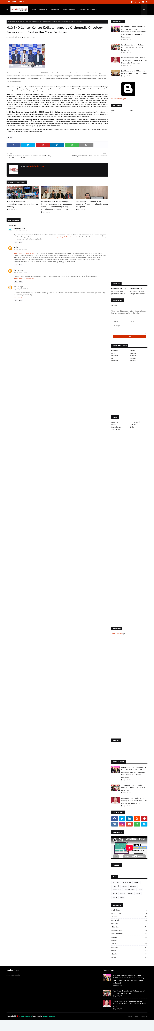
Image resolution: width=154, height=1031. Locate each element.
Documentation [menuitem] (68, 9)
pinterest (133, 353)
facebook (114, 351)
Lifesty (115, 893)
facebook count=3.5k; (118, 289)
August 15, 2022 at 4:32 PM (21, 289)
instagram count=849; (137, 294)
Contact (21, 2)
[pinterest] (143, 2)
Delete (20, 242)
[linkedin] (129, 818)
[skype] (146, 2)
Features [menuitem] (42, 9)
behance (133, 358)
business (136, 882)
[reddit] (137, 818)
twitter (132, 351)
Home (8, 2)
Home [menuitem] (34, 9)
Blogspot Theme (26, 1016)
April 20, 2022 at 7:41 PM (20, 249)
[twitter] (135, 2)
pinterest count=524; (118, 294)
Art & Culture (127, 882)
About (14, 2)
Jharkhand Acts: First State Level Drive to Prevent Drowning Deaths (134, 72)
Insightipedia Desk (14, 37)
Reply (16, 242)
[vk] (114, 824)
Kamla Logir (19, 270)
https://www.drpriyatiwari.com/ (24, 253)
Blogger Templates (49, 1016)
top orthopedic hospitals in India (67, 237)
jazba (16, 247)
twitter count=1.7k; (136, 289)
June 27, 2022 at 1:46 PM (20, 272)
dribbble (133, 356)
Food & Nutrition (135, 422)
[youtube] (129, 824)
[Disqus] (57, 432)
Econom (124, 886)
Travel (122, 897)
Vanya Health (19, 229)
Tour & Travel (115, 429)
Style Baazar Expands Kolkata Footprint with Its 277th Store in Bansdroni (133, 47)
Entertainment (116, 427)
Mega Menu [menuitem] (55, 9)
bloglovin (114, 356)
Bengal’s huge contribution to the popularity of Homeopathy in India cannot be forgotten (92, 204)
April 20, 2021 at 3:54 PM (20, 231)
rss (112, 358)
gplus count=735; (117, 291)
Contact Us (144, 1016)
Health (15, 21)
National (130, 893)
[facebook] (131, 2)
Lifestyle (133, 424)
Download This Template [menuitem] (88, 9)
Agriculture (116, 882)
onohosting (18, 297)
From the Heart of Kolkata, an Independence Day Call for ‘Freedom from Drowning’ (22, 204)
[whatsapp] (137, 824)
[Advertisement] (57, 356)
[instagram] (139, 2)
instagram (114, 360)
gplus (113, 353)
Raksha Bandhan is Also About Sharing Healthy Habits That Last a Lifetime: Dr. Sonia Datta (134, 60)
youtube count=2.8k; (137, 291)
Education (114, 422)
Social (132, 427)
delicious (133, 360)
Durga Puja (116, 886)
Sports (115, 897)
